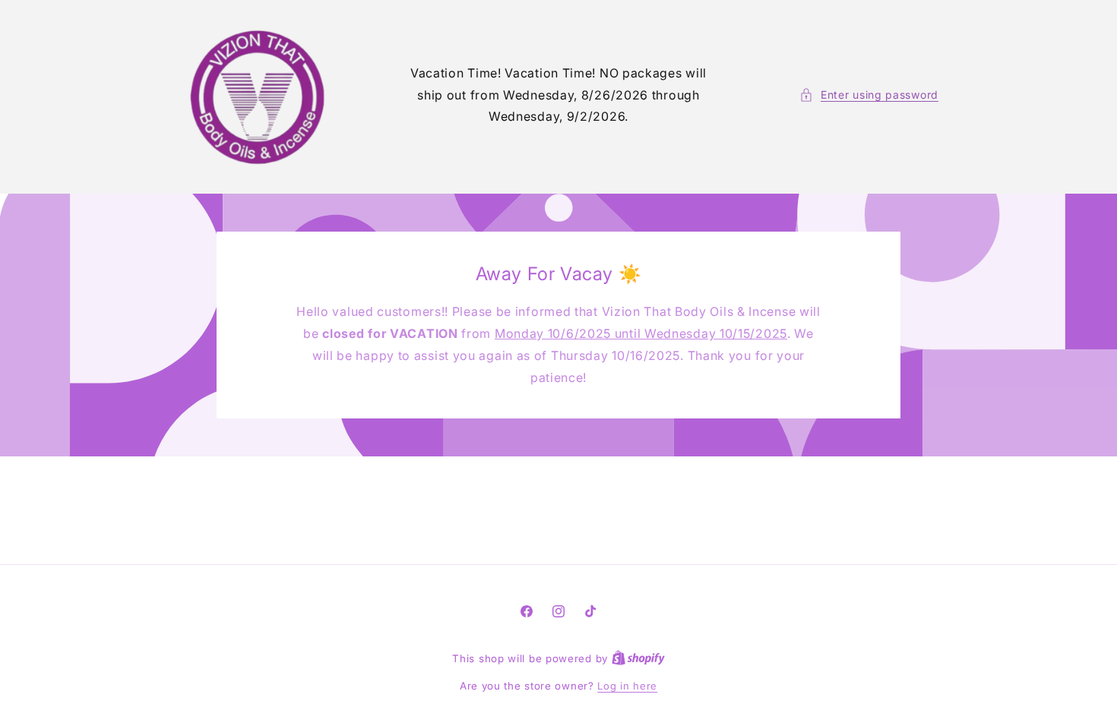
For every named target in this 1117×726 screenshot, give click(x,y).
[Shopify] (638, 658)
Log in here (627, 686)
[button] (868, 94)
